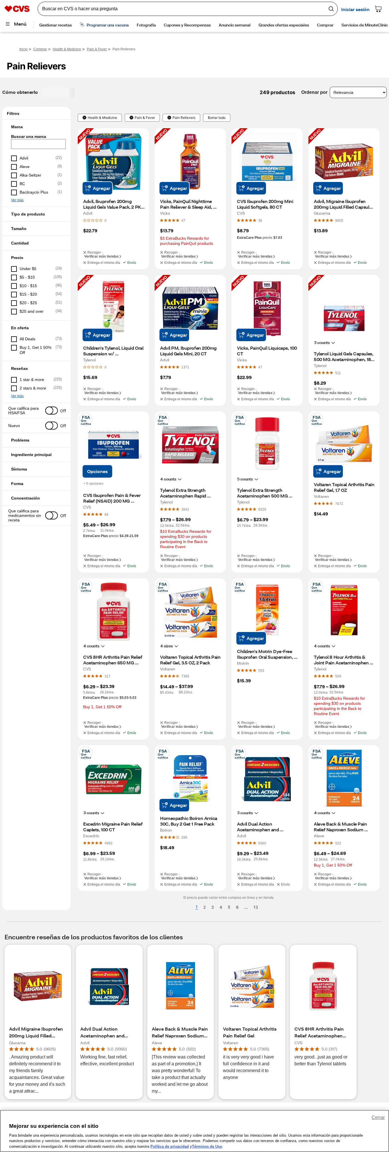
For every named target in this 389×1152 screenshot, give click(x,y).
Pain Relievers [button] (184, 118)
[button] (36, 127)
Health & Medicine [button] (102, 118)
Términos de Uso (207, 1146)
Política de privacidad (169, 1146)
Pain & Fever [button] (145, 118)
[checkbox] (36, 158)
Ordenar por (314, 92)
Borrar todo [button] (217, 118)
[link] (183, 220)
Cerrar (378, 1117)
